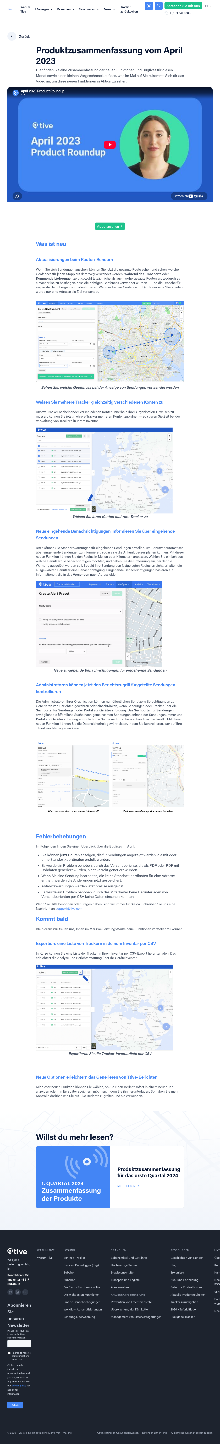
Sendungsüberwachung (79, 1317)
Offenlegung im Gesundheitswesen (118, 1432)
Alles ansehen (120, 1287)
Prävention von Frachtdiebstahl (131, 1302)
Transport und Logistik (125, 1280)
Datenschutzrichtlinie (154, 1432)
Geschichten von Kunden (187, 1258)
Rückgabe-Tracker (182, 1317)
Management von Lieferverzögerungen (136, 1317)
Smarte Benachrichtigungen (82, 1302)
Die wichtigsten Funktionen (82, 1295)
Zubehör (69, 1280)
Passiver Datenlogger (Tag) (81, 1265)
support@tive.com (69, 908)
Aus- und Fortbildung (184, 1280)
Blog (173, 1265)
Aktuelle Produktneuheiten (188, 1295)
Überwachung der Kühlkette (129, 1309)
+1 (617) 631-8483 (179, 13)
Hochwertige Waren (124, 1265)
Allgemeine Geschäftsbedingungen (192, 1432)
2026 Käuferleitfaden (183, 1309)
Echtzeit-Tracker (74, 1258)
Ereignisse (177, 1272)
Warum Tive (25, 9)
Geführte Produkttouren (186, 1287)
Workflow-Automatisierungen (83, 1309)
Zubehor (69, 1272)
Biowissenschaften (123, 1272)
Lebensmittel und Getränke (129, 1258)
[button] (208, 6)
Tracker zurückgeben (129, 9)
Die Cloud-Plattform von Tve (82, 1287)
